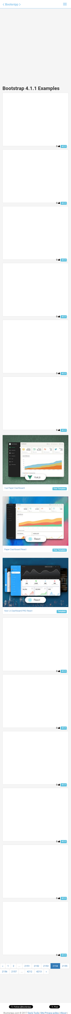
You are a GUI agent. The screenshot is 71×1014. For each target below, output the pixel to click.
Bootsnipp (11, 4)
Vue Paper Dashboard (14, 488)
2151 (27, 966)
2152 (36, 966)
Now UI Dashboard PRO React (18, 611)
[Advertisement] (35, 43)
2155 (64, 966)
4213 (39, 971)
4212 (29, 971)
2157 (14, 971)
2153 (46, 966)
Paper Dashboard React (15, 549)
